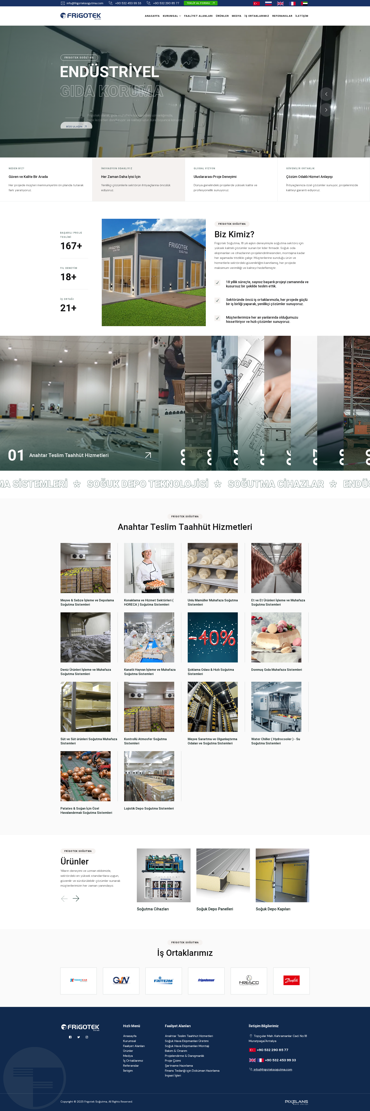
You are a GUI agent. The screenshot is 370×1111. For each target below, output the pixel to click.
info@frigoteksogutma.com (85, 3)
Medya (236, 15)
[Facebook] (70, 1037)
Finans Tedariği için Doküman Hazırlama (192, 1071)
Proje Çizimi (173, 1061)
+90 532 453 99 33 (128, 3)
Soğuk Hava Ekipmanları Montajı (187, 1046)
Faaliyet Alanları (198, 15)
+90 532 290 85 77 (166, 3)
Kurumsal (170, 15)
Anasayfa (152, 15)
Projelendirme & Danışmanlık (184, 1056)
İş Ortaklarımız (257, 15)
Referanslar (282, 15)
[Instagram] (87, 1037)
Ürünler (222, 15)
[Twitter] (79, 1037)
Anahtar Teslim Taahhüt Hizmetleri (189, 1036)
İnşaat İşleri (173, 1075)
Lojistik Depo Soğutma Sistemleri (149, 808)
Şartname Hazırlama (179, 1066)
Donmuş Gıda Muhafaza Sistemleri (276, 670)
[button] (326, 94)
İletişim (301, 15)
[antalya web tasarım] (296, 1102)
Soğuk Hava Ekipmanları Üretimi (187, 1041)
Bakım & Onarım (176, 1051)
